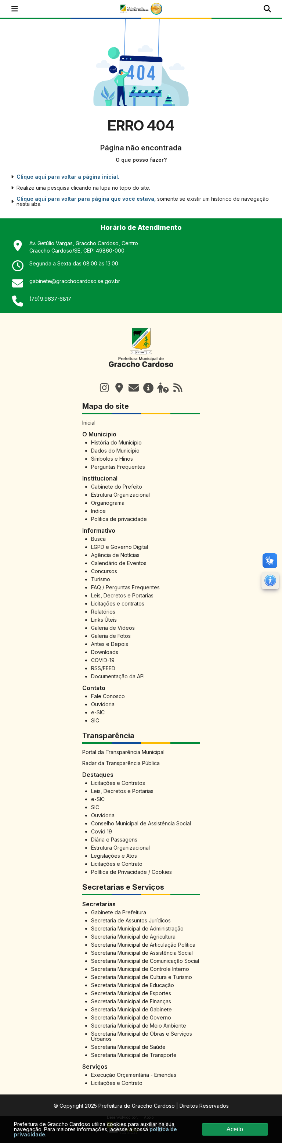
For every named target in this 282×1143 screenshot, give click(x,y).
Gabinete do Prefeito (116, 486)
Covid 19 (101, 831)
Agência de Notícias (115, 555)
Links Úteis (104, 620)
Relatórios (103, 611)
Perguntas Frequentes (118, 467)
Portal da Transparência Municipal (123, 752)
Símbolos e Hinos (112, 459)
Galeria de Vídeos (113, 628)
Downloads (104, 652)
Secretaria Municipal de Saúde (128, 1047)
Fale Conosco (108, 696)
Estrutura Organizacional (120, 495)
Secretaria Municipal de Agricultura (133, 936)
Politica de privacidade (119, 519)
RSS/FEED (103, 668)
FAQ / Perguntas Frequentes (125, 587)
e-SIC (98, 712)
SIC (95, 720)
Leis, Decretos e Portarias (122, 595)
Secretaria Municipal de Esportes (131, 993)
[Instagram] (104, 388)
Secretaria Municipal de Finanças (131, 1001)
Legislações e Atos (114, 856)
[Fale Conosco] (134, 388)
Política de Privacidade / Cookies (131, 872)
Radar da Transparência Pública (121, 763)
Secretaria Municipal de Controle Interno (140, 969)
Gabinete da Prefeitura (118, 912)
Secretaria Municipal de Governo (131, 1017)
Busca (98, 539)
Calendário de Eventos (119, 563)
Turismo (100, 579)
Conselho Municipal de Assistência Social (141, 823)
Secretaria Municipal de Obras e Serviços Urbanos (141, 1036)
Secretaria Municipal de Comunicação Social (145, 961)
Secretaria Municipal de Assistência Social (142, 953)
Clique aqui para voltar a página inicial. (68, 176)
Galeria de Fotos (111, 636)
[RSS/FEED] (178, 388)
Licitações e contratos (117, 603)
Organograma (107, 503)
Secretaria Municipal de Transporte (134, 1055)
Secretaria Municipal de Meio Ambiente (138, 1025)
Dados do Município (115, 450)
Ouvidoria (103, 704)
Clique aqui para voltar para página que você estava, (86, 199)
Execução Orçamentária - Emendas (133, 1075)
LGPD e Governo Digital (119, 547)
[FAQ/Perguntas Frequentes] (163, 388)
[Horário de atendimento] (119, 388)
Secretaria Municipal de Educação (132, 985)
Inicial (88, 422)
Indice (98, 511)
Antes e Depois (109, 644)
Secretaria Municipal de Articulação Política (143, 945)
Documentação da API (118, 676)
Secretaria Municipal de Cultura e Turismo (141, 977)
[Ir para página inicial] (141, 371)
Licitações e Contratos (118, 783)
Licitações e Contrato (116, 864)
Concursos (104, 571)
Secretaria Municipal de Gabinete (131, 1009)
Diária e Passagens (114, 839)
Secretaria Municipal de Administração (137, 928)
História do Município (116, 442)
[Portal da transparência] (148, 388)
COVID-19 (103, 660)
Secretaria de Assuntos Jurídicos (131, 920)
